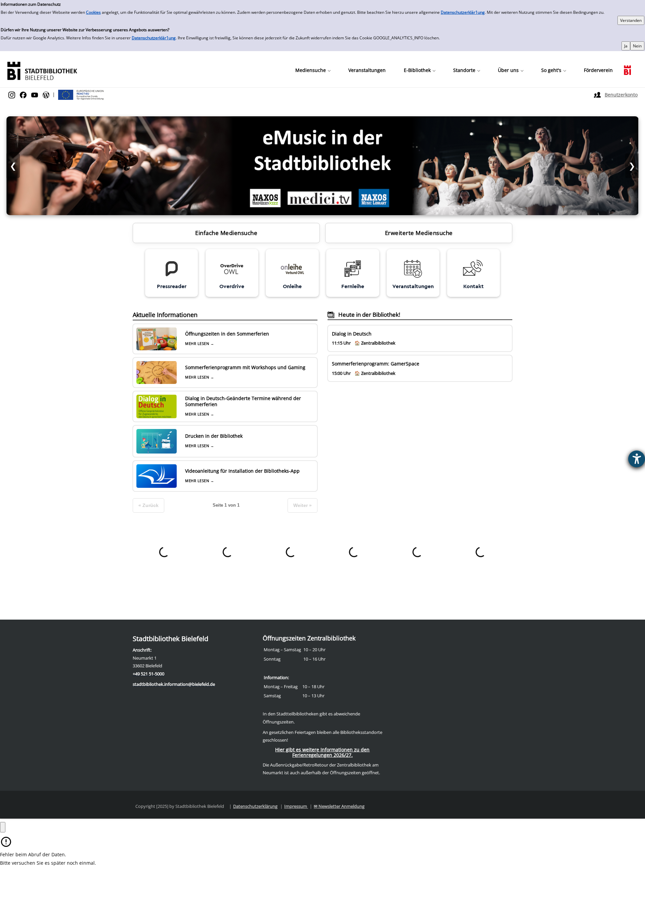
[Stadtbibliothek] (42, 70)
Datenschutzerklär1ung (463, 12)
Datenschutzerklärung (255, 806)
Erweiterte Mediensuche (419, 233)
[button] (313, 70)
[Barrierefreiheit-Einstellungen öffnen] (636, 458)
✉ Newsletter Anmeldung (339, 806)
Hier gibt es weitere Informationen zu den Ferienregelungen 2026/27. (322, 752)
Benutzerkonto (621, 94)
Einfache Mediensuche (226, 233)
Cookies (93, 12)
